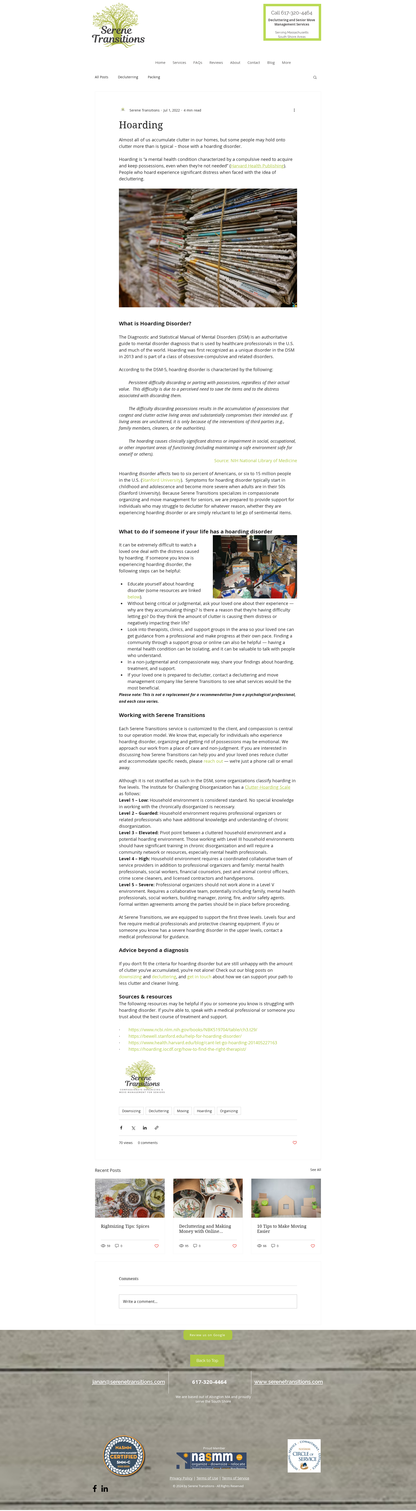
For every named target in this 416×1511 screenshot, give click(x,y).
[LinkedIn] (104, 1488)
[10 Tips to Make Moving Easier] (286, 1198)
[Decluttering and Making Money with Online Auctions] (208, 1198)
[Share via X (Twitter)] (133, 1127)
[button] (315, 77)
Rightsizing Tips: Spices (125, 1226)
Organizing (229, 1111)
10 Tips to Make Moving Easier (281, 1229)
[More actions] (294, 110)
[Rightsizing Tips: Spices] (130, 1198)
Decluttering (159, 1111)
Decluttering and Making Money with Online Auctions (205, 1229)
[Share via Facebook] (121, 1127)
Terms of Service (235, 1478)
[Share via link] (156, 1127)
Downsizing (131, 1111)
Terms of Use (207, 1478)
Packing (154, 77)
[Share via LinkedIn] (145, 1127)
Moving (183, 1111)
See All (315, 1169)
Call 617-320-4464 (291, 13)
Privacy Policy (181, 1478)
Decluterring (128, 77)
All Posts (101, 77)
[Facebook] (94, 1488)
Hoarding (204, 1111)
